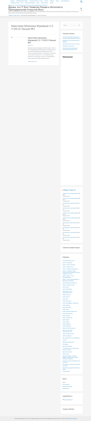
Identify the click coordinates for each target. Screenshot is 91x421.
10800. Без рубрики (67, 335)
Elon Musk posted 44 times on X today (71, 44)
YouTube (64, 340)
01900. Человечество (67, 317)
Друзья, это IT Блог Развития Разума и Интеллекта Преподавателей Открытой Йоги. (35, 8)
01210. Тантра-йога (67, 301)
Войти (64, 382)
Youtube (46, 0)
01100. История (66, 296)
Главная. (12, 0)
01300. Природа (66, 305)
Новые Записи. (44, 2)
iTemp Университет (65, 0)
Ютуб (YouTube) (66, 371)
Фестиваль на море (15, 2)
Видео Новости (70, 190)
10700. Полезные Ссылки (68, 333)
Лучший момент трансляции (69, 203)
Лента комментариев (67, 386)
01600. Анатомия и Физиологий (70, 311)
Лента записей (66, 384)
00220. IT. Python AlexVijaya (69, 264)
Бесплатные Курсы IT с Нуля (36, 0)
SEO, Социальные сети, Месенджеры (71, 338)
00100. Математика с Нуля (68, 260)
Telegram (52, 0)
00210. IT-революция (67, 262)
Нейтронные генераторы (68, 46)
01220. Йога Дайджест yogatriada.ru (71, 303)
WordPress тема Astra (72, 418)
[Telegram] (81, 8)
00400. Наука (66, 287)
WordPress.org (66, 388)
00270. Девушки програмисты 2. (70, 282)
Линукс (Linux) (66, 353)
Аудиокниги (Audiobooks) (68, 342)
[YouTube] (81, 10)
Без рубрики (65, 344)
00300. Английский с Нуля (68, 285)
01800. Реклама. (66, 315)
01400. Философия (67, 307)
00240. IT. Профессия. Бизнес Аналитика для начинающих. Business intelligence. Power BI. (71, 272)
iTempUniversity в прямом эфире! (70, 193)
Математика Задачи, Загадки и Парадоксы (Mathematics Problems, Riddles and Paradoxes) (70, 357)
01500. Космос (66, 309)
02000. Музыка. (66, 319)
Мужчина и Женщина (30, 2)
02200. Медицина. (67, 324)
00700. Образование (67, 289)
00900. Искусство (67, 294)
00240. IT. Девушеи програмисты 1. (70, 269)
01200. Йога (65, 298)
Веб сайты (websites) (67, 346)
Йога (22, 2)
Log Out (51, 2)
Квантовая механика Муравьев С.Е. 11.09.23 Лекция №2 (42, 40)
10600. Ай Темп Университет (69, 328)
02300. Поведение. (67, 326)
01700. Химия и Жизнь (68, 313)
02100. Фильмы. (66, 321)
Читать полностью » (32, 61)
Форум (57, 0)
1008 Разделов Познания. (22, 0)
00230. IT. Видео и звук (68, 266)
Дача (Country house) (67, 351)
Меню (38, 2)
